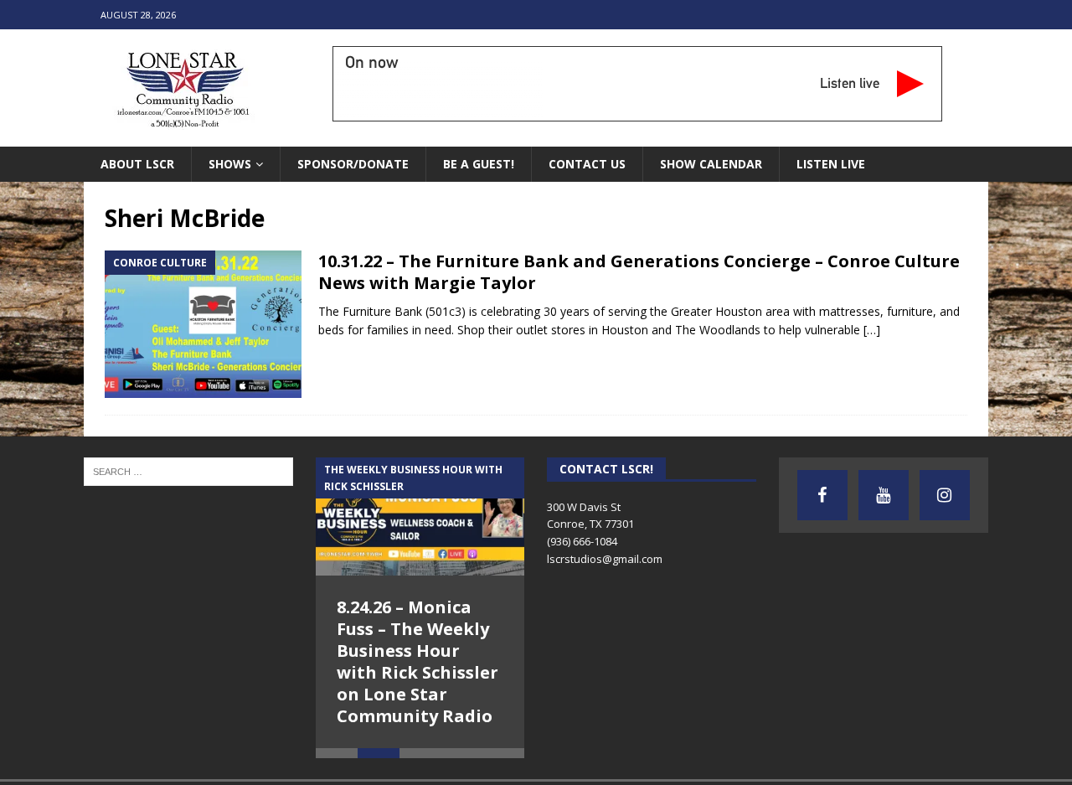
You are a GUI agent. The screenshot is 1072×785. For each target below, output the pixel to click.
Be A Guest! (478, 164)
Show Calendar (711, 164)
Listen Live (830, 164)
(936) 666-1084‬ (582, 541)
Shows (230, 164)
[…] (871, 330)
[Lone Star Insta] (945, 495)
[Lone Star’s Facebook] (822, 495)
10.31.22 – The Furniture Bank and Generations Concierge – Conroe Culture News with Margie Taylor (639, 272)
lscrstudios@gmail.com (604, 558)
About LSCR (137, 164)
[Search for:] (188, 470)
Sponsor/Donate (353, 164)
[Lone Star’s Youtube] (883, 495)
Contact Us (587, 164)
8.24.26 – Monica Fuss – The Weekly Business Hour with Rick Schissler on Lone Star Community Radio (417, 661)
